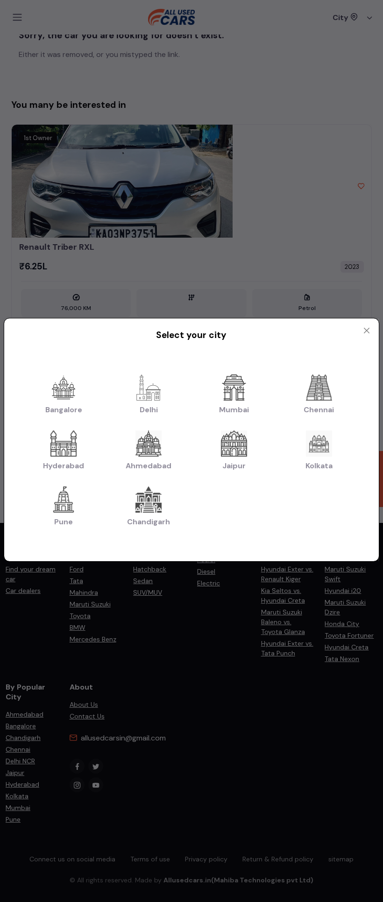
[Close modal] (366, 330)
